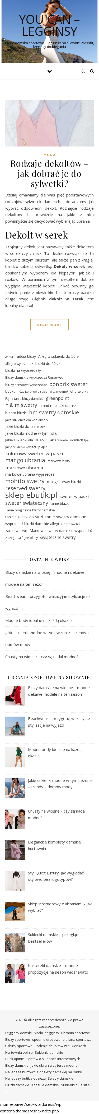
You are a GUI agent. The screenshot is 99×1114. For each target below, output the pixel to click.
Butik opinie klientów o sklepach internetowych (42, 1058)
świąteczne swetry (58, 537)
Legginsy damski (18, 1032)
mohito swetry (25, 481)
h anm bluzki (16, 412)
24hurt (10, 357)
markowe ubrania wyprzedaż (29, 474)
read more (49, 324)
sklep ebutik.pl (31, 495)
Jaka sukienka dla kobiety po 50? (29, 420)
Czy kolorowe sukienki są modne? (43, 391)
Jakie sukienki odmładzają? (69, 440)
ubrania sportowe (75, 1032)
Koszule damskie (45, 1085)
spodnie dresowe (46, 1039)
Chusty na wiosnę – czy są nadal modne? (41, 656)
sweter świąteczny (26, 503)
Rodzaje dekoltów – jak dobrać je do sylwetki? (49, 173)
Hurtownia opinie (19, 1052)
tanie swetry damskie (65, 516)
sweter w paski (74, 496)
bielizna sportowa (77, 1039)
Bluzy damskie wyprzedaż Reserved (34, 377)
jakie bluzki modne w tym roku (31, 433)
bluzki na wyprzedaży (23, 370)
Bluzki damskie (17, 1085)
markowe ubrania (24, 468)
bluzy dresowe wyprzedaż (26, 384)
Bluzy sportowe (17, 1039)
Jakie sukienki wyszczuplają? (26, 447)
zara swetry (72, 524)
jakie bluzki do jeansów (25, 426)
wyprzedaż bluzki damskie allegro (33, 523)
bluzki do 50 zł (47, 363)
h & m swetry (21, 405)
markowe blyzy (59, 461)
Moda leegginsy (46, 1032)
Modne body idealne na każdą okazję (38, 620)
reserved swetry (25, 488)
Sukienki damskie (49, 1052)
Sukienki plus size (75, 1085)
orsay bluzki (70, 481)
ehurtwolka (79, 391)
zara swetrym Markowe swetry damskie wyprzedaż (48, 530)
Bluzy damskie (17, 1065)
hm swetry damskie (54, 412)
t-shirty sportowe (18, 1045)
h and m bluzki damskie (59, 405)
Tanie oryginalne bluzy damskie (30, 510)
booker (11, 391)
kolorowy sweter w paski (34, 453)
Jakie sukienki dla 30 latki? (26, 440)
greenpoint (57, 398)
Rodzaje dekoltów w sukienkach (60, 1045)
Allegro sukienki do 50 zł (58, 356)
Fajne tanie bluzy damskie (24, 398)
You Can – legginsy (49, 25)
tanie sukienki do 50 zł (24, 516)
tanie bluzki (59, 503)
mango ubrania (25, 460)
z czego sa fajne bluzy (21, 537)
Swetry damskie (60, 1078)
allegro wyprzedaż (19, 363)
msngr (52, 481)
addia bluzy (26, 356)
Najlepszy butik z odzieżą (25, 1078)
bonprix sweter (68, 384)
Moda (50, 155)
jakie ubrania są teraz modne (54, 1065)
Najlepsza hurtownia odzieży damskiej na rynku (43, 1072)
